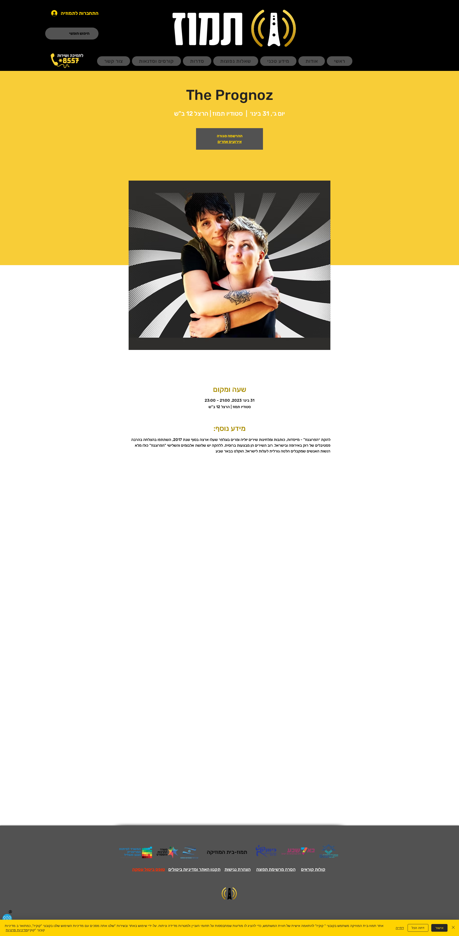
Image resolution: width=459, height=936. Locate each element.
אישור (439, 927)
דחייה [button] (400, 927)
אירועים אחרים (230, 141)
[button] (148, 869)
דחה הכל (418, 927)
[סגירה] (453, 928)
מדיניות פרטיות (17, 930)
